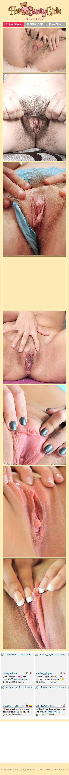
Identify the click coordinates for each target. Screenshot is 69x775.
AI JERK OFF (34, 24)
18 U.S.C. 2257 (35, 769)
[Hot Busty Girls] (34, 9)
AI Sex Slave (13, 24)
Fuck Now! (55, 24)
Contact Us (61, 769)
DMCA (49, 769)
